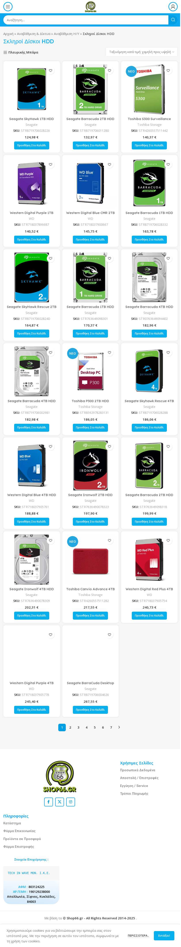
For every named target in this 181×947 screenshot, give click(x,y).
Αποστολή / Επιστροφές (139, 778)
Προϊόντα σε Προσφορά (22, 839)
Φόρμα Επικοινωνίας (19, 831)
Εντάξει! (161, 935)
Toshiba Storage (149, 124)
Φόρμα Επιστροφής (18, 847)
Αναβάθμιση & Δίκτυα (33, 33)
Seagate (32, 124)
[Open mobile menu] (8, 6)
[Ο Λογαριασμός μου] (173, 6)
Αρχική (8, 33)
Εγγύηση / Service (134, 786)
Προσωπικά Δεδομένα (137, 770)
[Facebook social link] (48, 802)
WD (31, 218)
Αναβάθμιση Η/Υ (66, 33)
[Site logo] (90, 6)
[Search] (173, 20)
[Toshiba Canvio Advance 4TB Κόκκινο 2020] (91, 560)
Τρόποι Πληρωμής (134, 794)
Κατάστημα (12, 823)
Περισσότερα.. (135, 935)
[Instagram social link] (70, 802)
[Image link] (59, 776)
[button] (31, 145)
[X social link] (59, 802)
